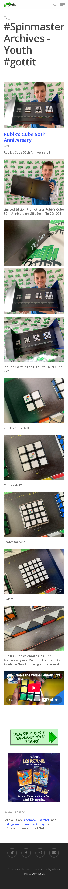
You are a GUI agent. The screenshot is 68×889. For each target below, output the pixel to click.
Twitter (43, 820)
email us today (34, 824)
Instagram (11, 824)
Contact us (38, 873)
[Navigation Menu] (62, 4)
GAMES (7, 146)
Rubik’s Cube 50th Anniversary (25, 137)
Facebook (29, 820)
